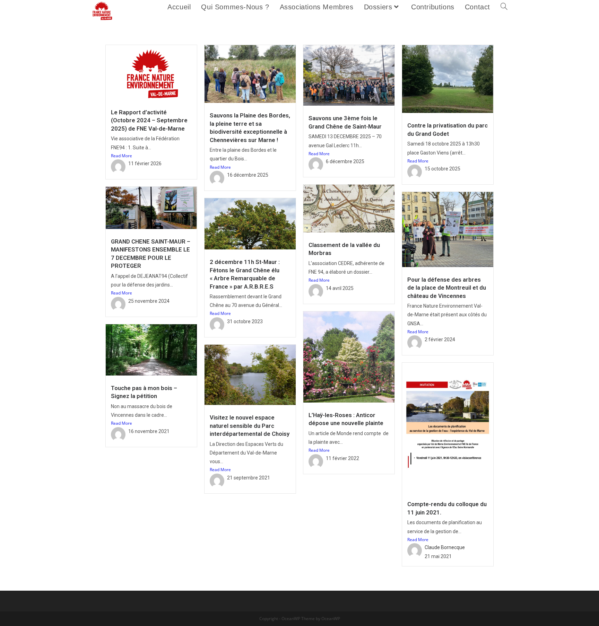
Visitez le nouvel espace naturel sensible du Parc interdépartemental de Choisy (249, 425)
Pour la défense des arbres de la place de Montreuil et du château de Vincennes (446, 287)
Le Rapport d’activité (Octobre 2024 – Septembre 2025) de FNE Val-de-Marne (149, 120)
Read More (121, 156)
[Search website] (504, 7)
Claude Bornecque (445, 547)
